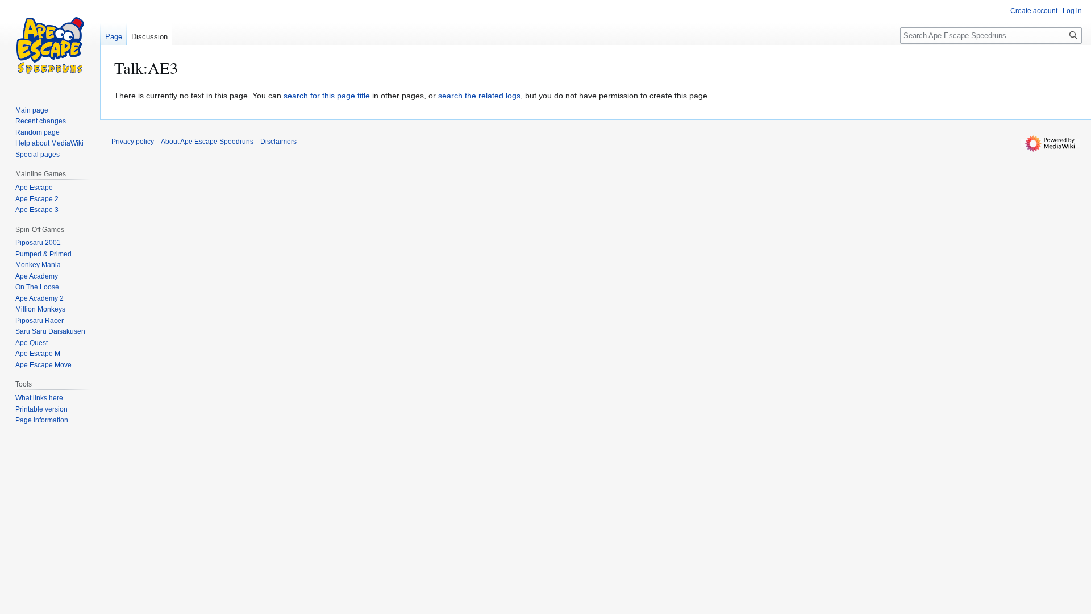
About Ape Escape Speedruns (207, 142)
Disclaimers (278, 142)
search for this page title (327, 95)
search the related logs (479, 95)
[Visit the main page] (50, 45)
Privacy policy (132, 142)
